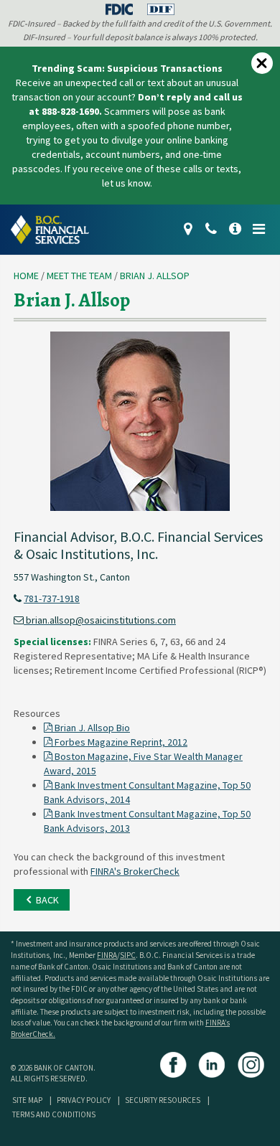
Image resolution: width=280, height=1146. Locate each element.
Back (46, 899)
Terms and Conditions (53, 1114)
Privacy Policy (84, 1100)
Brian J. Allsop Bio (91, 727)
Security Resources (162, 1100)
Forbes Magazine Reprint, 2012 (119, 742)
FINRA (107, 955)
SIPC (128, 955)
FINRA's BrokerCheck (134, 871)
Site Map (27, 1100)
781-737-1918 (52, 598)
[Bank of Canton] (55, 228)
